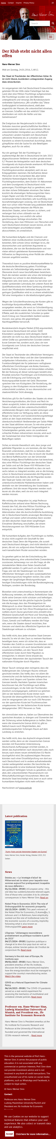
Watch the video (13, 976)
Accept (9, 1133)
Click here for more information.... (33, 1134)
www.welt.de (25, 787)
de (53, 3)
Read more (26, 950)
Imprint (19, 3)
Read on (44, 897)
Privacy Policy (29, 3)
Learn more (27, 926)
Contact (11, 3)
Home (3, 3)
